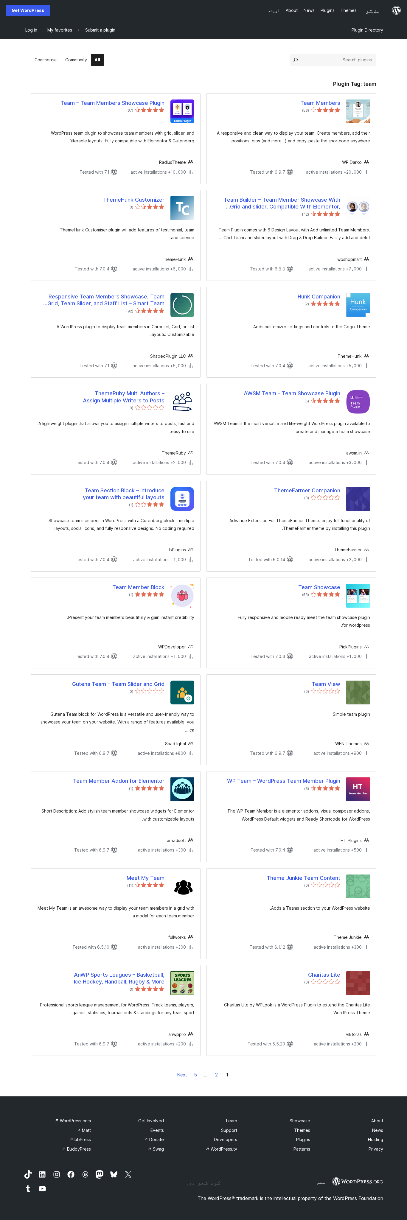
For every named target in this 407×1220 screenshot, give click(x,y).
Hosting (375, 1139)
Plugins (303, 1139)
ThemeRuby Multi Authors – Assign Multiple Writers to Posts (123, 396)
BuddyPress (76, 1148)
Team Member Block (138, 587)
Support (229, 1130)
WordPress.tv (221, 1148)
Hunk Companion (319, 296)
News (377, 1130)
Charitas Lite (324, 975)
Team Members (320, 103)
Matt (84, 1130)
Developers (225, 1139)
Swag (156, 1148)
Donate (154, 1139)
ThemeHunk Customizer (133, 200)
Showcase (300, 1120)
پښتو (321, 1182)
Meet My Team (145, 878)
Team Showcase (319, 587)
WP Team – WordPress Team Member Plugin (283, 781)
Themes (302, 1130)
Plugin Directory (367, 29)
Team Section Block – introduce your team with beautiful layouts (123, 493)
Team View (326, 684)
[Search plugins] (296, 60)
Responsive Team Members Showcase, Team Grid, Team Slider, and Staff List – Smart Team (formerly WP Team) (105, 300)
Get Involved (151, 1120)
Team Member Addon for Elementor (118, 781)
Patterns (301, 1148)
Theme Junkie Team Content (303, 878)
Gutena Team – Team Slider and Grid (118, 684)
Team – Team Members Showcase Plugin (112, 103)
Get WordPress (28, 10)
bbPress (80, 1139)
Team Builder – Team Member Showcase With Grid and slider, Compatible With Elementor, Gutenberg (282, 203)
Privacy (376, 1148)
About (377, 1120)
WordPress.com (73, 1120)
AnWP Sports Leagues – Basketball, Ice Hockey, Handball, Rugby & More (119, 978)
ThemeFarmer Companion (307, 490)
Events (157, 1130)
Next (182, 1074)
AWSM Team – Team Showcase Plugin (292, 393)
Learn (231, 1120)
